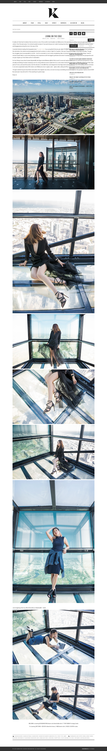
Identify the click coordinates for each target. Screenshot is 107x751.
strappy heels (57, 738)
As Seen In (47, 1)
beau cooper (79, 736)
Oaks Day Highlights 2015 (75, 82)
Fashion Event (35, 736)
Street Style (60, 736)
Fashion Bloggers (18, 736)
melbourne (15, 738)
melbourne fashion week (30, 738)
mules (38, 738)
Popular (73, 46)
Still (25, 1)
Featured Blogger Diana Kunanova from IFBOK (80, 59)
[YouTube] (79, 33)
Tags (90, 46)
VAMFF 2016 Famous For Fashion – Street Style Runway (80, 87)
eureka (84, 736)
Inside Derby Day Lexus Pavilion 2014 (78, 63)
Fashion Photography (44, 736)
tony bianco (77, 738)
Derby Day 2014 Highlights (76, 54)
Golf (30, 1)
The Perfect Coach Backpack (76, 50)
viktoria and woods (84, 738)
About (15, 1)
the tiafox (71, 738)
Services (41, 1)
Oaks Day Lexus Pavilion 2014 (76, 72)
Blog (53, 1)
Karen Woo (52, 38)
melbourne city (21, 738)
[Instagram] (83, 33)
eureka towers (89, 736)
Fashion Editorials (27, 736)
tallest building (65, 738)
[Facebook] (71, 33)
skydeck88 (51, 738)
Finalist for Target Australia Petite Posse (80, 77)
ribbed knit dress (44, 738)
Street (34, 1)
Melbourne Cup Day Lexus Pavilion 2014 (79, 68)
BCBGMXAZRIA (73, 736)
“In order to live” (41, 49)
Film (20, 1)
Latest (82, 46)
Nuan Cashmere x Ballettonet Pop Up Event (80, 92)
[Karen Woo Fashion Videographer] (53, 12)
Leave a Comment (61, 38)
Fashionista (85, 749)
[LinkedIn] (75, 33)
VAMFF (65, 736)
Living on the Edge (53, 36)
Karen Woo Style (53, 736)
